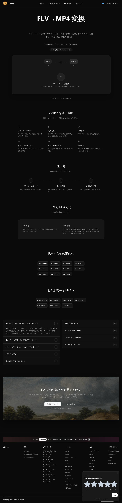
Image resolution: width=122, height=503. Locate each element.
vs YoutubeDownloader (31, 454)
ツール (67, 463)
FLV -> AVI (78, 263)
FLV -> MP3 (42, 274)
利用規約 (68, 488)
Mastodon (92, 466)
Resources (67, 3)
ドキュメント (78, 3)
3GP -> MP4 (54, 305)
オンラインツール (53, 3)
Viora (110, 457)
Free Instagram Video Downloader (50, 466)
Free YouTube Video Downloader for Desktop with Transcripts (49, 454)
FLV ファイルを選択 (61, 84)
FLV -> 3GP (54, 269)
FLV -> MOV (54, 263)
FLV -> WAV (66, 274)
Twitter (91, 457)
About (67, 454)
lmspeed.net (112, 463)
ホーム (67, 451)
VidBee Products (113, 451)
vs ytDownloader (29, 457)
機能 (41, 3)
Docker (67, 473)
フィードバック (94, 451)
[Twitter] (103, 3)
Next (114, 495)
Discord (91, 454)
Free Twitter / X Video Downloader (50, 471)
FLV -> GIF (78, 269)
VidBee (6, 447)
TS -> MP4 (66, 305)
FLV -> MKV (66, 263)
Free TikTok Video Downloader (48, 461)
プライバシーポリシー (72, 485)
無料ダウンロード (112, 3)
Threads (92, 460)
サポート (92, 469)
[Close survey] (117, 473)
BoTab (110, 460)
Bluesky (91, 463)
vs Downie (27, 451)
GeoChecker (112, 454)
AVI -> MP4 (79, 300)
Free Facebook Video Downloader (49, 481)
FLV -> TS (66, 269)
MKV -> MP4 (67, 300)
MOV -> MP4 (54, 300)
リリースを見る (70, 404)
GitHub (67, 482)
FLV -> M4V (42, 269)
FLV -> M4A (54, 274)
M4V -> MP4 (41, 305)
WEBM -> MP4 (42, 300)
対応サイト (68, 469)
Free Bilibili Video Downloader (48, 476)
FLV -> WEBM (43, 263)
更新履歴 (68, 476)
